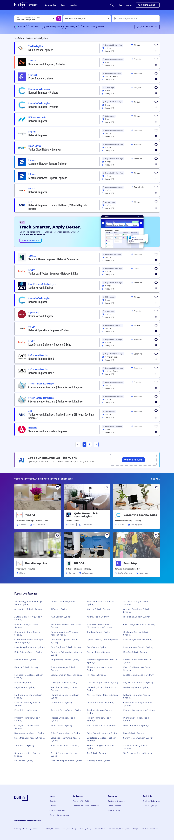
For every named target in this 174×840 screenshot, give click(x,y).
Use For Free (30, 240)
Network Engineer (37, 121)
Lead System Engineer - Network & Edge (49, 344)
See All (155, 479)
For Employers (147, 5)
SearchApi (130, 563)
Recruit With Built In (82, 801)
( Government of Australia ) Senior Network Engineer (55, 387)
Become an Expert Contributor (86, 806)
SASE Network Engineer (40, 50)
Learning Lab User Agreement (25, 829)
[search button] (112, 5)
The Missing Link (36, 563)
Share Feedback (115, 806)
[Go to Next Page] (96, 444)
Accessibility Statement (50, 829)
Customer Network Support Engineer (47, 163)
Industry (71, 27)
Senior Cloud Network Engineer (44, 149)
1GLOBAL (80, 563)
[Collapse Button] (156, 50)
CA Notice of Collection (151, 829)
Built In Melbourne (151, 801)
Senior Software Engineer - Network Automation (53, 259)
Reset (101, 27)
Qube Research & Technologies (86, 515)
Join (121, 5)
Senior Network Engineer (41, 287)
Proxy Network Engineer (41, 78)
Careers (53, 806)
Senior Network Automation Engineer (47, 431)
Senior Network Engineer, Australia (46, 64)
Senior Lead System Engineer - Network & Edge (53, 273)
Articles (73, 5)
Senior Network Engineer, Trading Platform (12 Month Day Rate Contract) (61, 416)
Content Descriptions (59, 815)
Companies (50, 5)
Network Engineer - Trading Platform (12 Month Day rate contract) (57, 206)
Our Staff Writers (57, 810)
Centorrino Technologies (140, 514)
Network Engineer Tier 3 (41, 358)
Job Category (53, 27)
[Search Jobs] (58, 18)
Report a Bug (114, 810)
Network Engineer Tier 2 (41, 373)
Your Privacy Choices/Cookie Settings (123, 829)
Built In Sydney (150, 806)
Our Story (54, 801)
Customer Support (116, 801)
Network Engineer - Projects (43, 92)
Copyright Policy (69, 829)
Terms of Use (100, 829)
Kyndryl (30, 514)
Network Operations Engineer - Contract (49, 330)
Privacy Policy (85, 829)
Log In (129, 5)
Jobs (63, 5)
